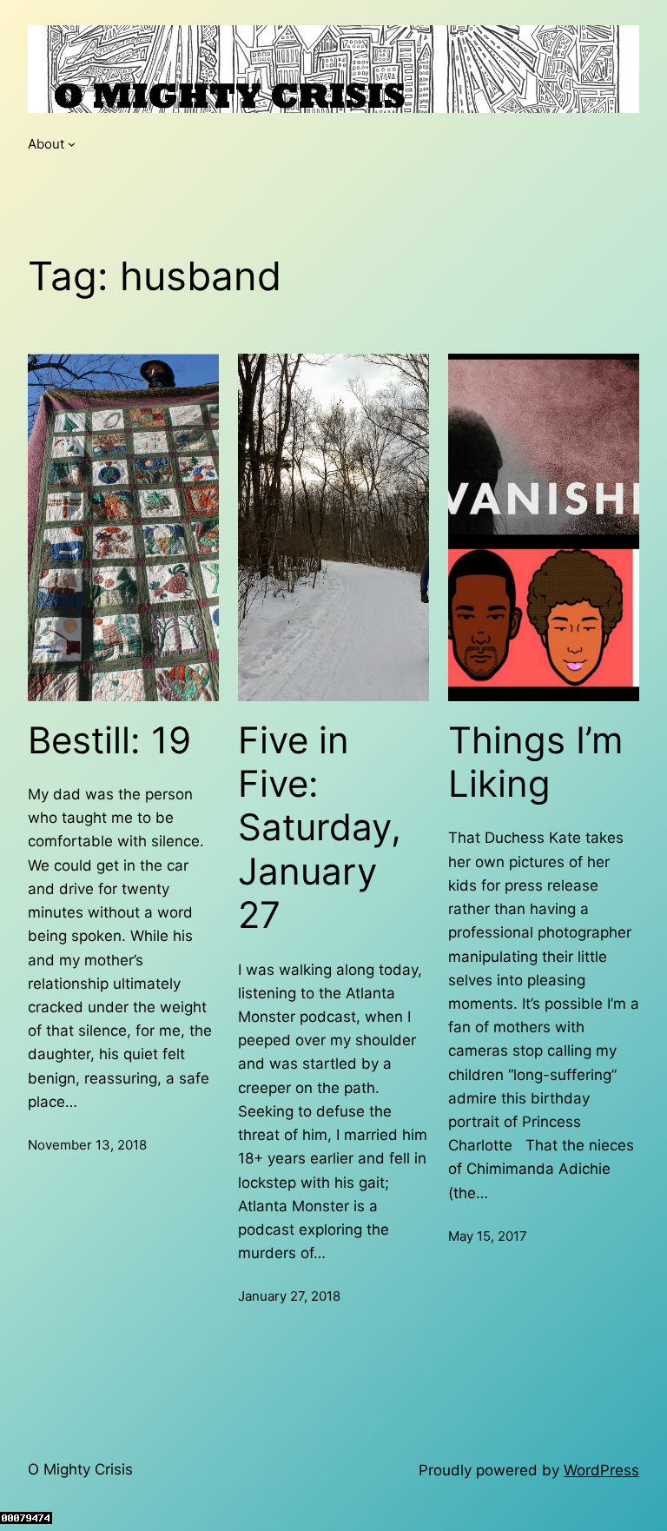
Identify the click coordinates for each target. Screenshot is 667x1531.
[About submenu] (72, 144)
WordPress (601, 1470)
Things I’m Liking (536, 762)
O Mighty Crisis (80, 1469)
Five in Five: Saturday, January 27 (319, 828)
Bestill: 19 (109, 740)
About (46, 144)
